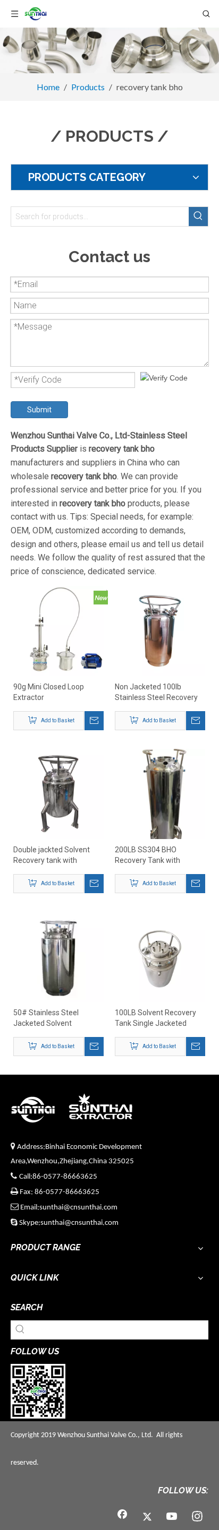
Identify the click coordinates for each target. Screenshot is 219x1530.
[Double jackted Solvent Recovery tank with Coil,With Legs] (58, 793)
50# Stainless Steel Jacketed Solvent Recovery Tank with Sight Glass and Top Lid (55, 1018)
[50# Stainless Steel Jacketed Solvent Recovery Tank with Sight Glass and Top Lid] (58, 956)
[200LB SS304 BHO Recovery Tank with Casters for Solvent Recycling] (160, 801)
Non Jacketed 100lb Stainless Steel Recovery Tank (156, 692)
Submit (39, 409)
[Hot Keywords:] (198, 216)
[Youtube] (172, 1517)
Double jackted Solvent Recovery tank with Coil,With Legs (51, 855)
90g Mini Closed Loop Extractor (48, 692)
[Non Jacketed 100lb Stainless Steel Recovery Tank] (160, 630)
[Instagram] (197, 1517)
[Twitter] (147, 1517)
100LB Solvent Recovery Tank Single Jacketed (155, 1017)
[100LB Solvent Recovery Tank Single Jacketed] (160, 956)
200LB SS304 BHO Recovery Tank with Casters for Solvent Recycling (147, 855)
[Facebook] (122, 1517)
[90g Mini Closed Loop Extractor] (58, 630)
